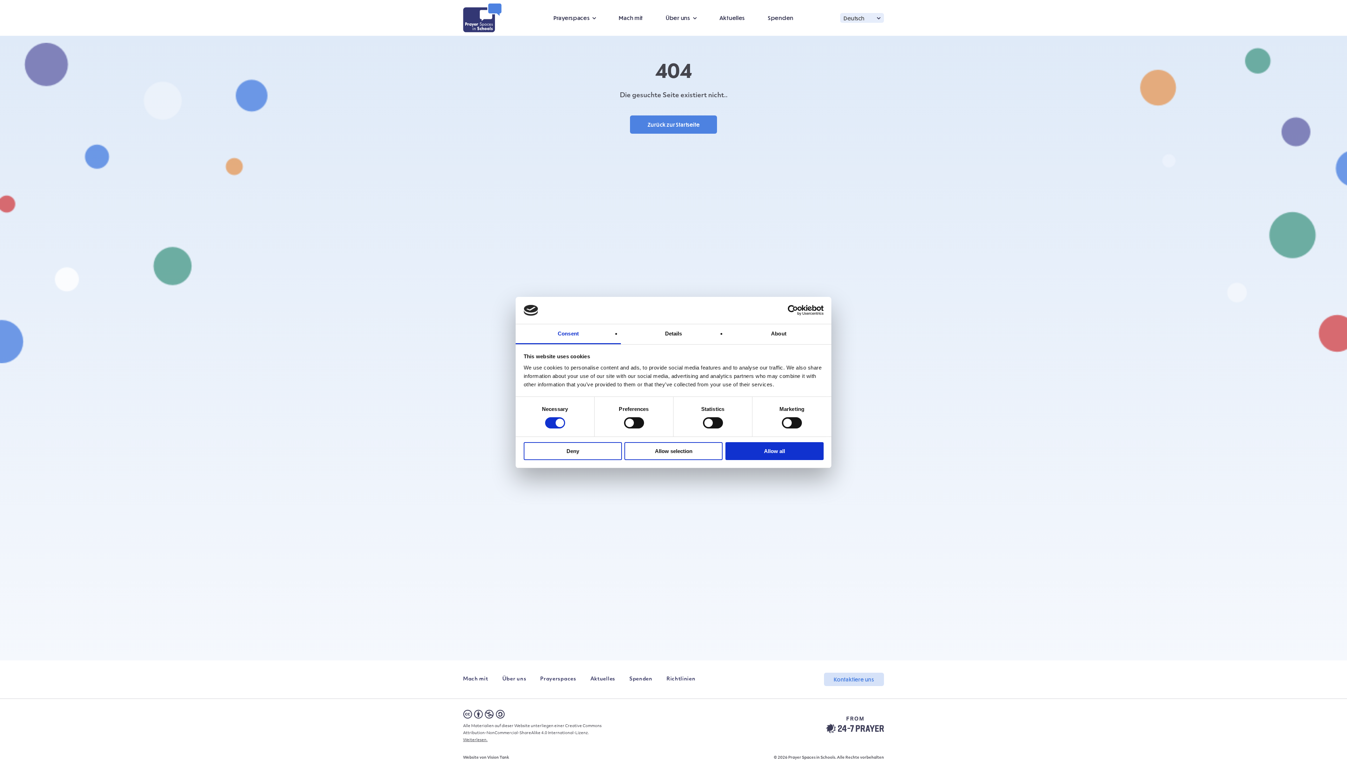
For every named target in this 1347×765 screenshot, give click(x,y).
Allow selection (673, 451)
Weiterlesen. (475, 740)
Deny (573, 451)
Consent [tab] (568, 334)
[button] (862, 17)
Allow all (774, 451)
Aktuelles (732, 17)
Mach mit (631, 17)
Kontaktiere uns (854, 679)
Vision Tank (498, 758)
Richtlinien (681, 679)
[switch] (634, 422)
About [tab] (778, 334)
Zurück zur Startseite (674, 124)
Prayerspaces (558, 679)
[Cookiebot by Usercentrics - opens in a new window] (793, 310)
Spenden (780, 17)
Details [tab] (673, 334)
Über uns (514, 679)
